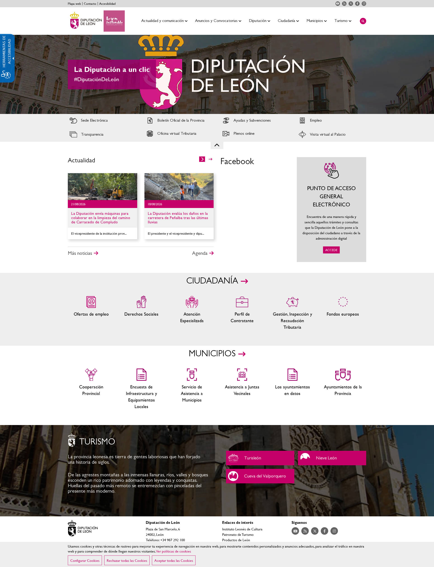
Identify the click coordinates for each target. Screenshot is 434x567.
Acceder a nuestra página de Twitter (351, 3)
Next (422, 74)
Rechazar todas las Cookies (127, 560)
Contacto (90, 3)
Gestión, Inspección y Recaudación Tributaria (292, 313)
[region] (217, 554)
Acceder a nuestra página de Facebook (357, 3)
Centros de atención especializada (191, 313)
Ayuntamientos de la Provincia (342, 389)
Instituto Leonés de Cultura (242, 529)
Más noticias (80, 253)
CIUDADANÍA (212, 281)
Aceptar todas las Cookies (173, 560)
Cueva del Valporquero (260, 476)
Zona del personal (242, 313)
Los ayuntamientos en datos (292, 389)
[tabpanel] (217, 74)
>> (210, 159)
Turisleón (260, 458)
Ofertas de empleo (91, 313)
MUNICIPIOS (212, 354)
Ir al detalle (102, 186)
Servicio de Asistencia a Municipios (191, 389)
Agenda (200, 253)
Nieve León (332, 458)
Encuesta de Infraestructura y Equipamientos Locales (141, 389)
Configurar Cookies (84, 560)
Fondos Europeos (342, 313)
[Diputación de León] (96, 21)
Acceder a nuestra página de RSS (344, 3)
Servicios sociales (141, 313)
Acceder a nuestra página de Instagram (364, 3)
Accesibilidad (107, 3)
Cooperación (91, 389)
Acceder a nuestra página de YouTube (337, 3)
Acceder (102, 120)
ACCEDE (331, 209)
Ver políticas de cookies (173, 551)
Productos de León (236, 539)
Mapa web (74, 3)
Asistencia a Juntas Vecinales (242, 389)
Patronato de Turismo (238, 534)
